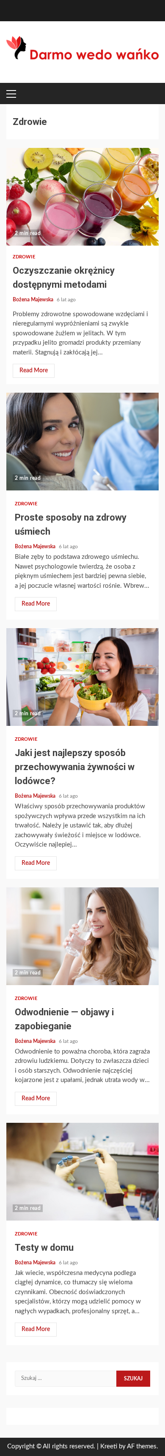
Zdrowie (24, 257)
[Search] (144, 93)
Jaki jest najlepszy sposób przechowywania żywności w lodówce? (82, 677)
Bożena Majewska (34, 299)
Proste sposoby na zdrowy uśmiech (82, 441)
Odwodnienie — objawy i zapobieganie (82, 936)
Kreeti (108, 1446)
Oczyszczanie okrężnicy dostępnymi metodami (82, 197)
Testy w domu (82, 1172)
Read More (33, 371)
